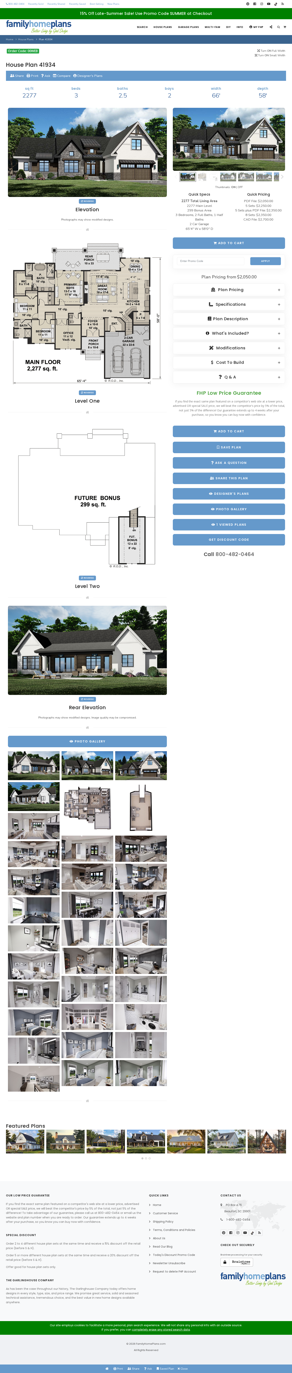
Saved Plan (166, 1369)
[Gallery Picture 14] (87, 905)
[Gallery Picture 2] (87, 765)
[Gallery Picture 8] (87, 849)
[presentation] (10, 1143)
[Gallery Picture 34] (34, 1079)
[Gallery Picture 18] (141, 933)
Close (184, 1369)
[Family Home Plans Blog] (282, 4)
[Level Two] (87, 497)
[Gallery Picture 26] (87, 1017)
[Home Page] (107, 1369)
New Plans (113, 4)
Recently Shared (56, 4)
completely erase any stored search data (161, 1330)
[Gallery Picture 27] (141, 1017)
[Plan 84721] (65, 1141)
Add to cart (230, 243)
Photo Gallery (231, 509)
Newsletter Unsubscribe (169, 1263)
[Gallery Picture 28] (34, 1022)
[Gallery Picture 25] (34, 994)
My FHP (258, 27)
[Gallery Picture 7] (34, 826)
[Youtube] (268, 4)
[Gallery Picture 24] (141, 989)
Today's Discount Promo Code (174, 1255)
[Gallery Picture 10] (34, 854)
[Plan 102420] (106, 1141)
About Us (159, 1238)
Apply (265, 261)
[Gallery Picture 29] (87, 1045)
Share (19, 76)
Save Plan (230, 447)
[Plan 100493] (25, 1141)
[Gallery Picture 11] (87, 877)
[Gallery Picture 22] (34, 966)
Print (34, 76)
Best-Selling (96, 4)
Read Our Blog (162, 1247)
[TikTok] (275, 4)
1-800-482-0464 (238, 1220)
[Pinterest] (247, 4)
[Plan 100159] (267, 1141)
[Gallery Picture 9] (141, 849)
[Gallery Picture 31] (34, 1051)
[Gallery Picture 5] (87, 808)
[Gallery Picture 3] (141, 765)
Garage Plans (188, 27)
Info (240, 27)
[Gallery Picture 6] (141, 808)
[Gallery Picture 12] (141, 877)
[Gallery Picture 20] (87, 961)
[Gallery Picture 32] (87, 1073)
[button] (142, 1158)
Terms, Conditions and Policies (174, 1230)
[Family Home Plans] (38, 27)
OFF (240, 187)
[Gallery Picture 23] (87, 989)
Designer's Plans (89, 76)
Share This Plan (231, 478)
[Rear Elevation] (87, 650)
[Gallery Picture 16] (34, 910)
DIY (228, 27)
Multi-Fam (212, 27)
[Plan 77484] (186, 1141)
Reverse (88, 201)
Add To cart (230, 431)
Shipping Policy (163, 1222)
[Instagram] (261, 4)
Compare (63, 76)
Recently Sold (36, 4)
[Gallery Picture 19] (34, 938)
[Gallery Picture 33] (141, 1073)
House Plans (163, 27)
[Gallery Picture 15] (141, 905)
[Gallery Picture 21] (141, 961)
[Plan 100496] (226, 1141)
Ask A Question (230, 463)
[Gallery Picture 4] (34, 796)
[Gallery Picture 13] (34, 882)
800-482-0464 (16, 4)
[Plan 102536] (146, 1141)
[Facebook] (254, 4)
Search (142, 27)
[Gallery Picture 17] (87, 933)
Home (9, 39)
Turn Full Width (272, 51)
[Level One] (87, 313)
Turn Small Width (271, 55)
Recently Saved (77, 4)
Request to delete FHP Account (174, 1272)
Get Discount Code (229, 539)
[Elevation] (229, 139)
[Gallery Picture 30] (141, 1045)
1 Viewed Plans (231, 524)
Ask (47, 76)
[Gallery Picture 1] (34, 765)
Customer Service (165, 1213)
